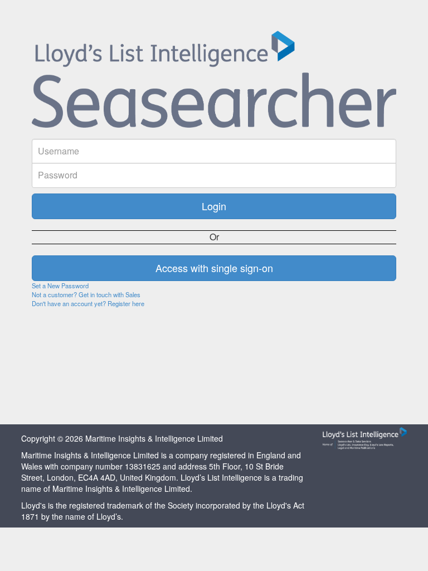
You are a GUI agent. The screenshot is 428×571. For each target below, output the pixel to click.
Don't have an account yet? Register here (88, 303)
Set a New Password (60, 285)
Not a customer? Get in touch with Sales (86, 294)
